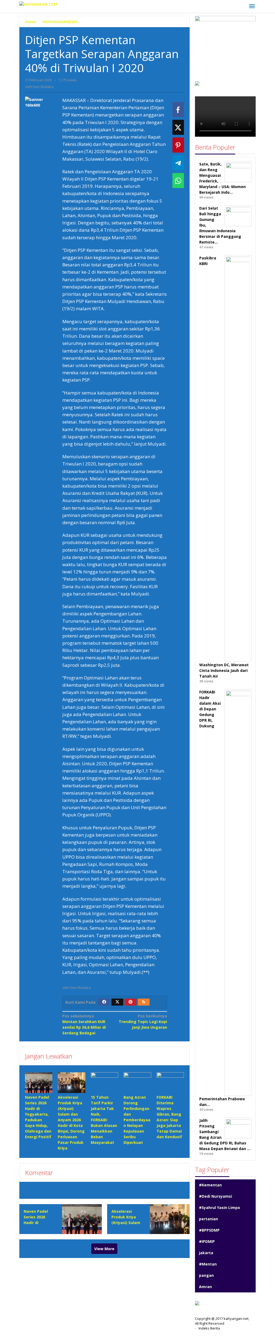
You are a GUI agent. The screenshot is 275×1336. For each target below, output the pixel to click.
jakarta (206, 1252)
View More (104, 1248)
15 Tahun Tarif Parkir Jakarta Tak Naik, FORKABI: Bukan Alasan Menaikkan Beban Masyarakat (104, 1120)
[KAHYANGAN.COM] (38, 3)
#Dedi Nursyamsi (215, 1196)
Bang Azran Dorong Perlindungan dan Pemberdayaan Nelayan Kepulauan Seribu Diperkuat (137, 1120)
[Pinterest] (130, 1002)
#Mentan (208, 1264)
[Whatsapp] (178, 180)
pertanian (208, 1218)
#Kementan (210, 1184)
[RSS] (144, 1002)
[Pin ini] (178, 145)
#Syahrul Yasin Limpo (219, 1207)
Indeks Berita (209, 1328)
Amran (205, 1286)
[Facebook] (104, 1002)
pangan (206, 1275)
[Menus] (252, 6)
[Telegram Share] (178, 162)
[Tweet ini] (178, 127)
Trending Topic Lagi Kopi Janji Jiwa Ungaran (143, 1021)
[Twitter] (117, 1002)
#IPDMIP (207, 1241)
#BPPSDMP (209, 1230)
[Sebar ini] (178, 109)
